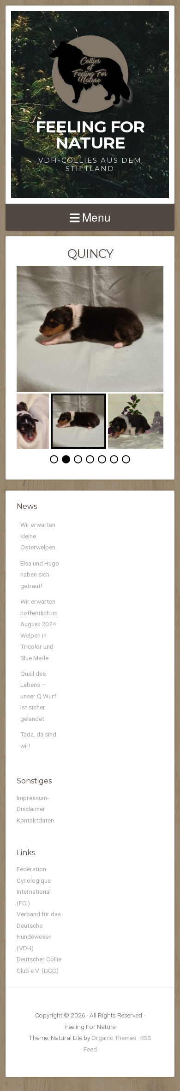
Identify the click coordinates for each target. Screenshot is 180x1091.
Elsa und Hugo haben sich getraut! (39, 574)
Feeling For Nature (90, 135)
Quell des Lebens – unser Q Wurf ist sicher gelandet (38, 696)
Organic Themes (113, 1037)
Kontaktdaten (35, 820)
